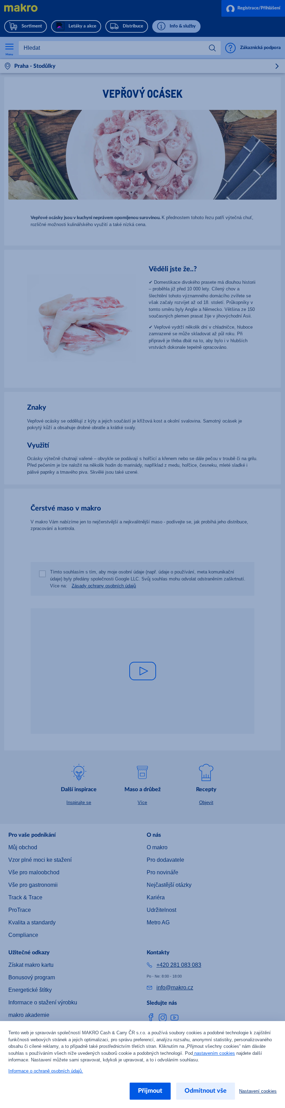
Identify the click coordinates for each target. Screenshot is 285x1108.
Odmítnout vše (207, 1091)
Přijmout (152, 1091)
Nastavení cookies (259, 1091)
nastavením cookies (183, 1053)
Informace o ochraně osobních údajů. (44, 1071)
